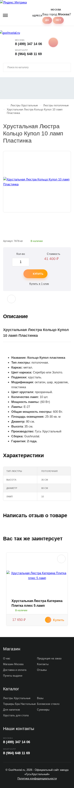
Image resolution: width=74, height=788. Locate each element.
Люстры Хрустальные (16, 698)
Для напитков (11, 709)
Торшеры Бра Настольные (19, 703)
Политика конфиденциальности (37, 778)
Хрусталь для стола (16, 715)
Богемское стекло (48, 703)
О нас (6, 658)
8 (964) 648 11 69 (28, 54)
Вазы (40, 698)
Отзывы (42, 669)
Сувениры (43, 709)
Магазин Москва (13, 664)
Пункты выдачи (12, 675)
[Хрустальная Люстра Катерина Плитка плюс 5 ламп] (37, 576)
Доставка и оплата (14, 669)
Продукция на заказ (49, 658)
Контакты (43, 664)
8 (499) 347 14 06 (28, 44)
